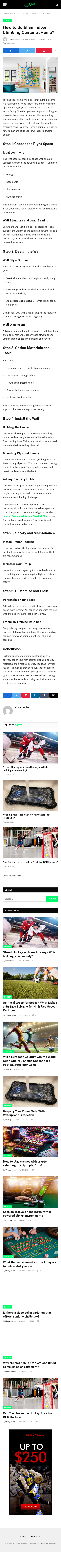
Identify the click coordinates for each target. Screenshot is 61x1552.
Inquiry (24, 1536)
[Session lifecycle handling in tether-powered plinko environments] (30, 1192)
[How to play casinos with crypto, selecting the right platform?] (30, 1141)
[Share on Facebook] (11, 50)
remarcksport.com (48, 1543)
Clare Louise (16, 39)
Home (5, 13)
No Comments (46, 39)
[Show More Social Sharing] (55, 50)
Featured (8, 1256)
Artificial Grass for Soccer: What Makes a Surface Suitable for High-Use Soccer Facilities (30, 1006)
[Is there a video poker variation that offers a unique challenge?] (30, 1293)
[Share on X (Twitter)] (27, 50)
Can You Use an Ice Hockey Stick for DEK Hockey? (30, 862)
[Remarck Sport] (30, 4)
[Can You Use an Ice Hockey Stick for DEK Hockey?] (30, 842)
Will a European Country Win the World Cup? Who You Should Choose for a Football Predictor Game (29, 1060)
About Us (36, 1536)
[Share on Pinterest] (44, 50)
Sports (7, 21)
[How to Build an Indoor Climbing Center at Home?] (30, 75)
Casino (7, 1156)
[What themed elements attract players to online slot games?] (30, 1242)
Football (8, 1051)
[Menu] (5, 4)
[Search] (56, 4)
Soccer (7, 997)
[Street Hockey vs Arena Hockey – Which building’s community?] (30, 747)
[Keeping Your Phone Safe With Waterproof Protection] (30, 795)
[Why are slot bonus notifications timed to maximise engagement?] (30, 1343)
